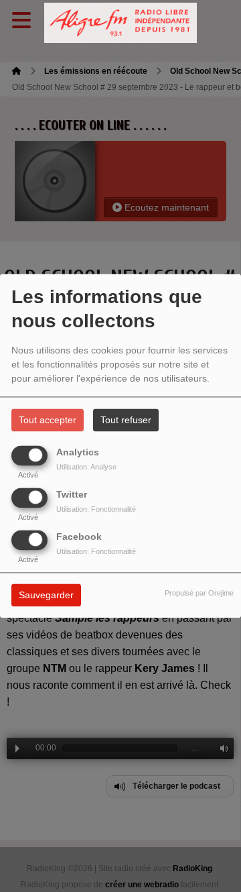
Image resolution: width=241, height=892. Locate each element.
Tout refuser (125, 420)
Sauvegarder (46, 595)
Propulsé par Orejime (199, 594)
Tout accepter (47, 420)
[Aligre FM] (120, 23)
